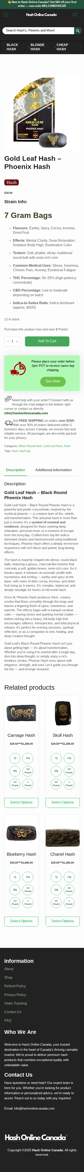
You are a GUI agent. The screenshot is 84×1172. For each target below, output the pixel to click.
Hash (67, 446)
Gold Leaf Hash (53, 446)
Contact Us (12, 1012)
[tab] (15, 470)
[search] (78, 31)
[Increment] (17, 341)
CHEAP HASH (62, 47)
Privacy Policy (15, 995)
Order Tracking (15, 1004)
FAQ (7, 1021)
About (8, 969)
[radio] (14, 758)
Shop (8, 978)
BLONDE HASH (37, 47)
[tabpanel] (42, 576)
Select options (21, 803)
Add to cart (47, 341)
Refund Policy (15, 986)
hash (15, 451)
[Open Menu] (5, 14)
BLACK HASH (12, 47)
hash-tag (24, 451)
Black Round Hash (30, 446)
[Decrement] (7, 341)
